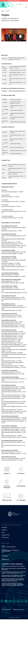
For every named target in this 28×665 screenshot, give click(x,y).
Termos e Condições (6, 609)
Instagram (9, 601)
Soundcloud (26, 601)
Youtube (5, 601)
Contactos (4, 530)
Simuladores (21, 473)
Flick (22, 601)
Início (2, 10)
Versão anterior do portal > (14, 0)
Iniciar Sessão (23, 4)
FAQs (3, 532)
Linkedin (18, 601)
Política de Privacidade (18, 609)
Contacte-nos (5, 537)
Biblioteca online (7, 500)
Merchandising (21, 486)
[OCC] (6, 5)
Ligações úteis (5, 535)
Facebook (1, 601)
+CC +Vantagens (21, 500)
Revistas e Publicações (7, 486)
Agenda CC (7, 473)
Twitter (14, 601)
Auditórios (4, 527)
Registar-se (26, 4)
